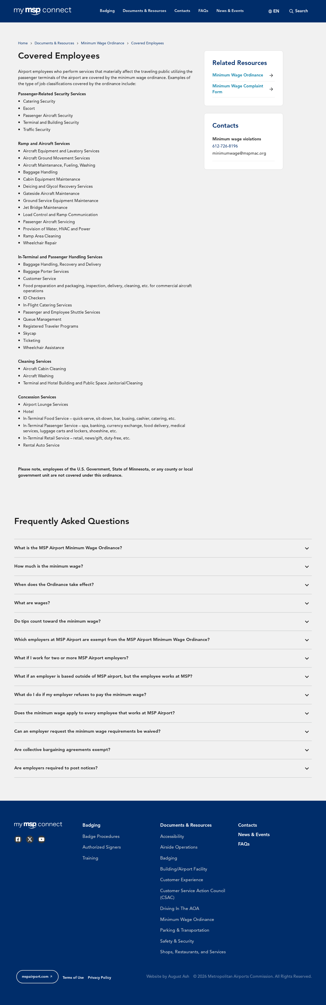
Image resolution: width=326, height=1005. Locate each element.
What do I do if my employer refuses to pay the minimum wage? (80, 695)
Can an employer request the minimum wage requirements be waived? (87, 731)
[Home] (42, 11)
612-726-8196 (225, 146)
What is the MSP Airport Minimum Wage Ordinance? (68, 548)
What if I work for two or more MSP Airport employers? (71, 658)
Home (23, 43)
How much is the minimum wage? (48, 566)
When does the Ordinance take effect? (54, 585)
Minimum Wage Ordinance (102, 43)
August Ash (178, 977)
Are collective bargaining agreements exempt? (62, 750)
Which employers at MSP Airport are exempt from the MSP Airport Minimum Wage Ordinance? (112, 640)
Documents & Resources (54, 43)
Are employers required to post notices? (56, 768)
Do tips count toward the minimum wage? (57, 621)
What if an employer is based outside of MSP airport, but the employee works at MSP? (103, 676)
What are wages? (32, 603)
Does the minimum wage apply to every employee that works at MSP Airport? (94, 713)
